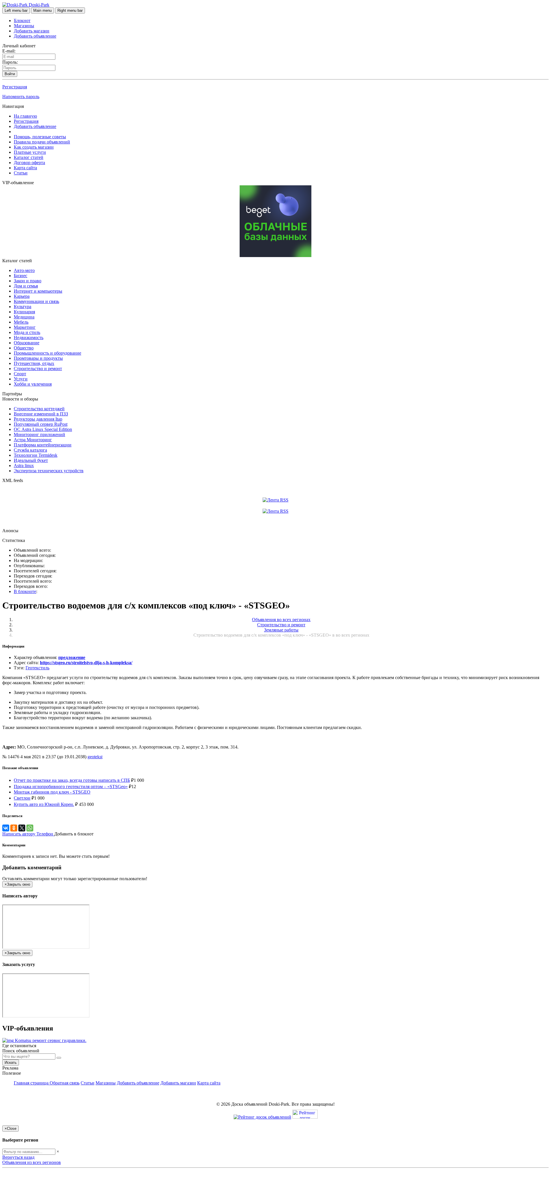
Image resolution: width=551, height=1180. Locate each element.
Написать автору (19, 833)
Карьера (22, 296)
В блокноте (25, 591)
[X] (21, 828)
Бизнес (20, 275)
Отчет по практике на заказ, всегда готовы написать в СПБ (72, 780)
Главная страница (32, 1082)
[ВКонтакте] (5, 828)
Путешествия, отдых (34, 363)
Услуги (21, 378)
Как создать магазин (34, 147)
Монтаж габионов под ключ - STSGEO (52, 792)
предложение (71, 657)
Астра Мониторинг (33, 439)
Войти (10, 74)
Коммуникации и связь (36, 301)
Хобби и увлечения (33, 384)
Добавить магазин (31, 30)
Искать (11, 1062)
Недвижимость (28, 337)
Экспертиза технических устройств (49, 470)
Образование (26, 342)
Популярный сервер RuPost (40, 424)
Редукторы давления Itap (38, 419)
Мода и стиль (27, 332)
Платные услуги (30, 152)
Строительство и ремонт (38, 368)
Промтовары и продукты (38, 358)
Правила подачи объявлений (42, 141)
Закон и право (27, 280)
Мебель (21, 322)
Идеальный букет (31, 460)
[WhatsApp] (29, 828)
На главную (25, 116)
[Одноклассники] (13, 828)
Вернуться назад (18, 1157)
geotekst (95, 756)
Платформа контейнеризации (42, 444)
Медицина (24, 316)
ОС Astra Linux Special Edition (43, 429)
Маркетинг (25, 327)
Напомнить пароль (20, 96)
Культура (22, 306)
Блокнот (22, 20)
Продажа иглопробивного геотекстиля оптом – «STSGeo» (71, 786)
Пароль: (10, 62)
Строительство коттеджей (39, 408)
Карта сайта (25, 167)
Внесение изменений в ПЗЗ (41, 413)
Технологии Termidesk (35, 455)
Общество (24, 347)
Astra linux (24, 465)
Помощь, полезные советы (40, 136)
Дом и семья (26, 285)
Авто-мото (24, 270)
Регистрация (14, 86)
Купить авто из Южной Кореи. (44, 804)
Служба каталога (30, 450)
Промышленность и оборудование (47, 353)
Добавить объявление (35, 36)
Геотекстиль (37, 667)
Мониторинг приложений (39, 434)
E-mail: (8, 50)
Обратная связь (64, 1082)
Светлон (22, 798)
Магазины (24, 25)
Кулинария (24, 311)
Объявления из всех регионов (31, 1162)
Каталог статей (28, 157)
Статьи (21, 172)
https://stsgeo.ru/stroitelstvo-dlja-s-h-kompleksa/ (86, 662)
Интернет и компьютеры (38, 291)
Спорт (20, 373)
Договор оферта (29, 162)
